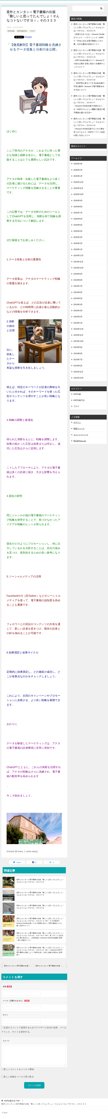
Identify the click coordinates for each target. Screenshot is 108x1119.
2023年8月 (77, 353)
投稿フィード (79, 428)
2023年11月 (78, 335)
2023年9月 (77, 347)
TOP (12, 1101)
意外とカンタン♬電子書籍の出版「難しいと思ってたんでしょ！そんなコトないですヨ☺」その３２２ (19, 966)
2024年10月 (78, 268)
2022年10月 (78, 378)
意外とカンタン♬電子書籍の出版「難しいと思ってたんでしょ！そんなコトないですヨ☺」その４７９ (40, 894)
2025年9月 (77, 200)
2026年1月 (77, 176)
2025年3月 (77, 237)
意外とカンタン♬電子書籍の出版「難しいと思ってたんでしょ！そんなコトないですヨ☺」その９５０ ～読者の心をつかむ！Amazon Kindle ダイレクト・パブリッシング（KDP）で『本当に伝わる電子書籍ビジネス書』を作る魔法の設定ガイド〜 (89, 34)
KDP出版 (11, 31)
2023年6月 (77, 366)
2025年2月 (77, 243)
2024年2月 (77, 317)
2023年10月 (78, 341)
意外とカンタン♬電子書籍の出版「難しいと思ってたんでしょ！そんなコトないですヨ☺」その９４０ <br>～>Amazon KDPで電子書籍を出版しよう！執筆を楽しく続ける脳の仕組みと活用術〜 (40, 951)
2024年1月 (77, 323)
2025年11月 (78, 188)
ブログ (32, 31)
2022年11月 (78, 372)
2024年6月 (77, 292)
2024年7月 (77, 286)
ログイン (77, 422)
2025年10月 (78, 194)
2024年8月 (77, 280)
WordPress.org (79, 441)
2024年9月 (77, 274)
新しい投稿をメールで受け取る (19, 1077)
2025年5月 (77, 225)
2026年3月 (77, 164)
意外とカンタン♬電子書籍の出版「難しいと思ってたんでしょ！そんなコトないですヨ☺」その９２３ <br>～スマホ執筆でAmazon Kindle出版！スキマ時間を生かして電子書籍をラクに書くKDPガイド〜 (40, 922)
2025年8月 (77, 207)
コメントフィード (80, 435)
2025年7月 (77, 213)
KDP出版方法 (22, 31)
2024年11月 (78, 262)
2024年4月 (77, 304)
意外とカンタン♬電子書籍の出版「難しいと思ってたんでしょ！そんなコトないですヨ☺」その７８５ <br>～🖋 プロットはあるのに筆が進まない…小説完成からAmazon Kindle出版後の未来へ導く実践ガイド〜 (40, 936)
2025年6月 (77, 219)
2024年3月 (77, 310)
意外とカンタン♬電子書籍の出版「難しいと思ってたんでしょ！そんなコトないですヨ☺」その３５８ (40, 907)
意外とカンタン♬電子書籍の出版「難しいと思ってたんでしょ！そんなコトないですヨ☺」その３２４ (51, 966)
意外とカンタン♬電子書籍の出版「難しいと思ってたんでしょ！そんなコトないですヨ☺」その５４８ (40, 881)
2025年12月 (78, 182)
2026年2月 (77, 170)
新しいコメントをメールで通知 (19, 1069)
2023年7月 (77, 359)
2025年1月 (77, 249)
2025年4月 (77, 231)
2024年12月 (78, 255)
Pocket (28, 37)
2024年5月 (77, 298)
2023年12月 (78, 329)
